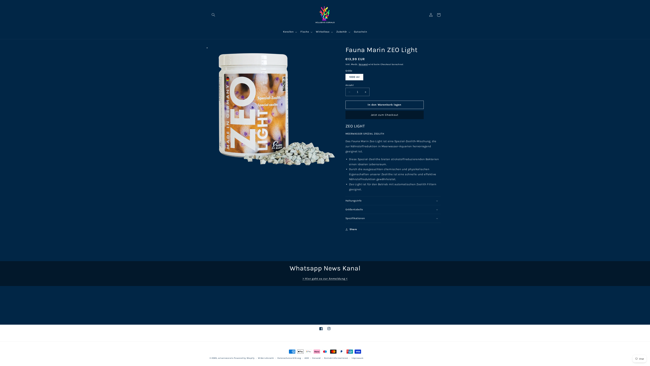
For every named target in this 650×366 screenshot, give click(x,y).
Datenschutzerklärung (289, 358)
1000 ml (354, 77)
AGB (307, 358)
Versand (363, 64)
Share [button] (353, 229)
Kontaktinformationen (336, 358)
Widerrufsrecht (266, 358)
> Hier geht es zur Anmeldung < (325, 278)
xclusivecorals (225, 358)
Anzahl (349, 85)
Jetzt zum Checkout (384, 114)
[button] (213, 15)
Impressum (357, 358)
